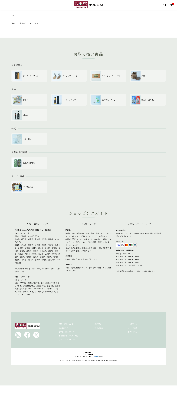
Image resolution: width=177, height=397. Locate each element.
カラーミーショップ (66, 360)
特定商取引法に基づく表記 (68, 336)
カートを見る (132, 328)
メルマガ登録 (98, 328)
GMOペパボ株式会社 (96, 360)
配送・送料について (66, 324)
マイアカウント (133, 324)
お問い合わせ (132, 332)
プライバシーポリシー (67, 340)
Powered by (77, 356)
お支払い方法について (67, 332)
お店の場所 (97, 324)
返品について (64, 328)
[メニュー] (5, 5)
